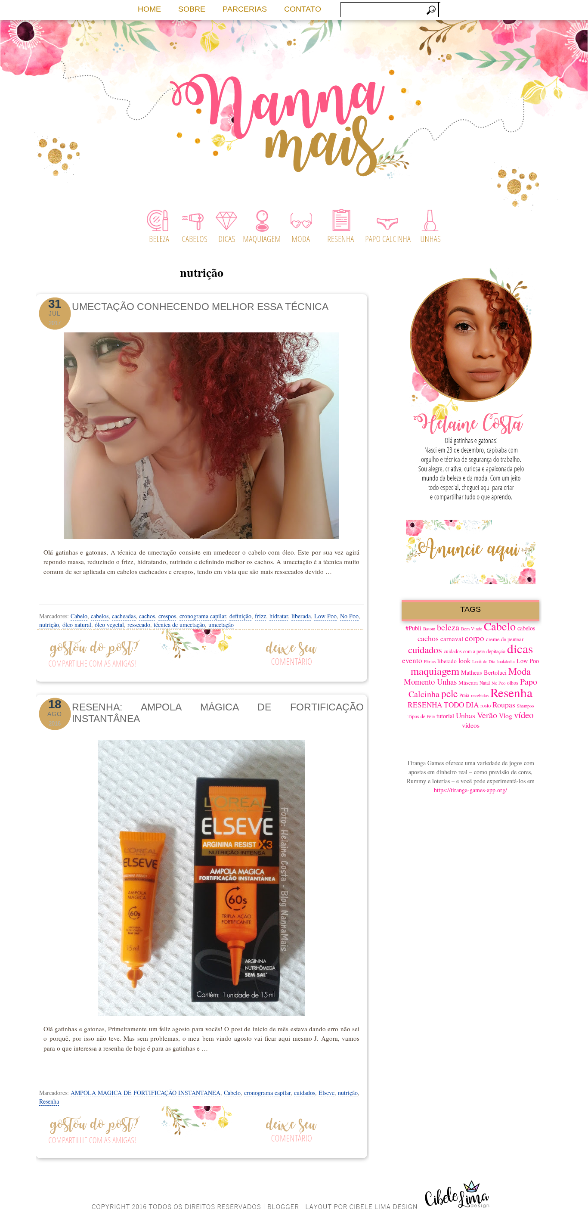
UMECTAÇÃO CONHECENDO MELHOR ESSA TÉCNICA (200, 306)
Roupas (503, 704)
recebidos (480, 695)
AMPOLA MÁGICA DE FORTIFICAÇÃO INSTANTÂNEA (145, 1093)
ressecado (138, 624)
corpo (474, 638)
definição (240, 616)
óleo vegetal (109, 624)
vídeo (523, 715)
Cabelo (79, 616)
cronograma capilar (202, 616)
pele (449, 693)
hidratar (278, 616)
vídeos (471, 725)
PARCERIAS (245, 9)
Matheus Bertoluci (484, 672)
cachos (147, 616)
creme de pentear (504, 639)
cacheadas (124, 616)
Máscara (468, 682)
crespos (167, 616)
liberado (447, 661)
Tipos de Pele (421, 716)
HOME (149, 9)
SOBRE (191, 9)
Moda (519, 671)
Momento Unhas (430, 681)
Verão (487, 715)
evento (412, 660)
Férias (430, 661)
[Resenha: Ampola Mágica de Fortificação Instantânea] (201, 877)
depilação (495, 651)
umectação (221, 624)
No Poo (349, 616)
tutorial (445, 716)
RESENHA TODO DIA (443, 705)
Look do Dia (483, 661)
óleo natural (76, 624)
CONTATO (302, 9)
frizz (260, 616)
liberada (301, 616)
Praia (464, 695)
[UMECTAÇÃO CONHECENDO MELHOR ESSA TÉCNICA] (201, 433)
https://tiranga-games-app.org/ (470, 790)
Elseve (326, 1093)
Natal (485, 682)
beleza (448, 627)
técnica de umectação (179, 624)
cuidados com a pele (464, 651)
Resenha (49, 1101)
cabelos (99, 616)
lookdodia (506, 661)
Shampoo (525, 706)
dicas (520, 648)
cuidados (304, 1093)
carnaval (451, 638)
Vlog (505, 715)
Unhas (465, 715)
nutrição (49, 624)
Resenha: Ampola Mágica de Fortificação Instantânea (218, 713)
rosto (485, 705)
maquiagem (435, 671)
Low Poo (325, 616)
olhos (512, 682)
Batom (429, 629)
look (464, 660)
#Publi (413, 628)
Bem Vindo (471, 629)
